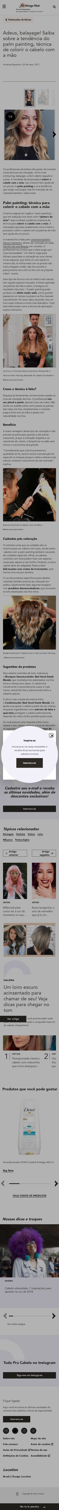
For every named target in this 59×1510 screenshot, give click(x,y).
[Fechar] (51, 735)
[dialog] (29, 755)
